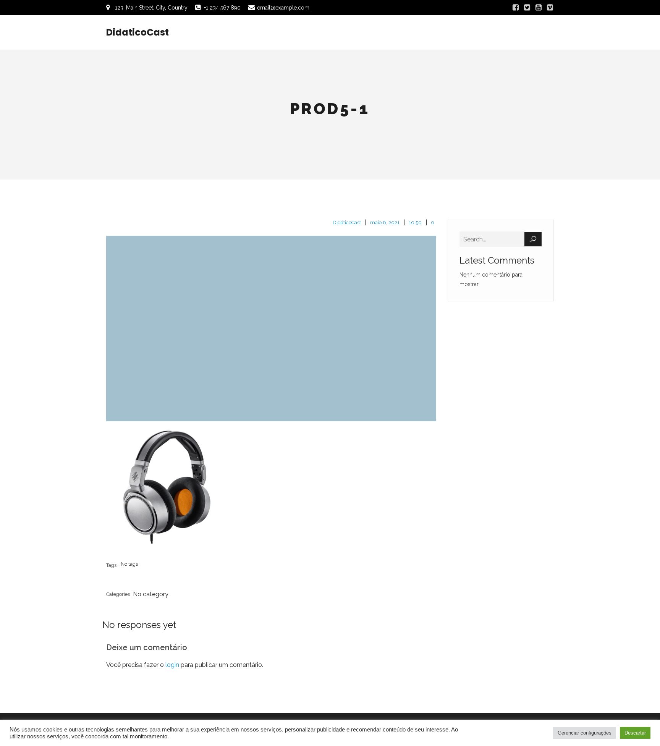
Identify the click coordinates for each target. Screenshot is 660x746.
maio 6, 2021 (385, 222)
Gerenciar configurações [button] (584, 733)
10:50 (415, 222)
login (172, 664)
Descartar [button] (635, 733)
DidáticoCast (347, 222)
